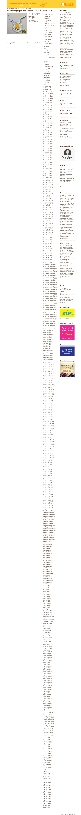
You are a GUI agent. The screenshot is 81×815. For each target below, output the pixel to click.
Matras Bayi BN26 (47, 637)
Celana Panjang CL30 (48, 382)
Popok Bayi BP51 (47, 693)
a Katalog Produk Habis (49, 57)
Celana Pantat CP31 (48, 407)
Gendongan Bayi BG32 (49, 527)
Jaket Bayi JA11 (46, 586)
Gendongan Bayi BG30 (49, 525)
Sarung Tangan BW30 (48, 723)
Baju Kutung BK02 (47, 143)
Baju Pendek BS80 (47, 255)
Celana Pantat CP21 (48, 403)
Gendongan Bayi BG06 (49, 516)
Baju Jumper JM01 (47, 102)
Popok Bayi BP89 (47, 707)
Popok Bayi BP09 (47, 659)
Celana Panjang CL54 (48, 389)
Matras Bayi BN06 (47, 634)
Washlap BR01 (46, 805)
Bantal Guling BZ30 (48, 334)
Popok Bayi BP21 (47, 673)
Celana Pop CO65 (47, 473)
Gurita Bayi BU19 (47, 552)
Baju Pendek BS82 (47, 257)
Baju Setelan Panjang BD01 (50, 264)
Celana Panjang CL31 (48, 384)
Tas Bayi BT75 (46, 778)
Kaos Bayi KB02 (47, 593)
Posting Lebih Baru (12, 43)
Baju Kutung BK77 (47, 161)
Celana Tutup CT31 (48, 496)
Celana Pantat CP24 (48, 405)
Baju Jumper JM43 (47, 122)
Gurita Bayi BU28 (47, 566)
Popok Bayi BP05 (47, 657)
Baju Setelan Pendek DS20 (50, 311)
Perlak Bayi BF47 (47, 650)
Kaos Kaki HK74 (47, 605)
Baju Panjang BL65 (48, 218)
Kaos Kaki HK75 (47, 607)
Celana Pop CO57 (47, 466)
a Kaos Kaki (46, 52)
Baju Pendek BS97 (47, 263)
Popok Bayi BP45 (47, 689)
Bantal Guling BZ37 (48, 339)
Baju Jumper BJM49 (48, 97)
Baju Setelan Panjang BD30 (50, 286)
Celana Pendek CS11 (48, 430)
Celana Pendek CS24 (48, 437)
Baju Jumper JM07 (47, 109)
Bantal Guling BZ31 (48, 336)
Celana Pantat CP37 (48, 409)
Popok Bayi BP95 (47, 709)
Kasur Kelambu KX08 (48, 618)
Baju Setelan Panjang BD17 (50, 279)
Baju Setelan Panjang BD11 (50, 271)
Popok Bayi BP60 (47, 700)
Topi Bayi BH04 (47, 784)
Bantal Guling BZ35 (48, 337)
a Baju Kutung (46, 18)
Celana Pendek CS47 (48, 450)
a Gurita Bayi (46, 45)
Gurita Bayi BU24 (47, 561)
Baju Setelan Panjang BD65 (50, 293)
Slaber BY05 (46, 769)
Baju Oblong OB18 (47, 175)
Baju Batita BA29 (47, 88)
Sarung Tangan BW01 (48, 716)
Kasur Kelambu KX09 (48, 619)
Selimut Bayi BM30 (48, 732)
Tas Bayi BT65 (46, 777)
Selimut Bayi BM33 (48, 735)
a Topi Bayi (46, 82)
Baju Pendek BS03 (47, 239)
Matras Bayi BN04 (47, 630)
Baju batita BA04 (47, 86)
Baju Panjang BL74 (48, 229)
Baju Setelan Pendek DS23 (50, 312)
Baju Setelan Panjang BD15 (50, 277)
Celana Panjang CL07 (48, 368)
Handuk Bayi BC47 (47, 578)
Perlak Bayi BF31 (47, 644)
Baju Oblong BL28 (47, 166)
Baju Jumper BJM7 (47, 100)
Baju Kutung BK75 (47, 157)
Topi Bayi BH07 (47, 787)
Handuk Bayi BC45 (47, 575)
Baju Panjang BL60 (48, 213)
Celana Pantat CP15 (48, 398)
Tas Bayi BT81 (46, 780)
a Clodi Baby (46, 41)
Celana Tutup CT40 (48, 500)
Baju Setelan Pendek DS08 (50, 302)
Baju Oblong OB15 (47, 173)
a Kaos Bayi (46, 50)
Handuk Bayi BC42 (48, 571)
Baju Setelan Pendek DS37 (49, 323)
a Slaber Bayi (13, 36)
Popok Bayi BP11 (47, 662)
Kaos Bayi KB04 (47, 596)
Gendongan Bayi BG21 (49, 523)
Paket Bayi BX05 (47, 639)
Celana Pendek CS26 (48, 441)
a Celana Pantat (47, 34)
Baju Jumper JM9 (47, 139)
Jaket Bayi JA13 (47, 587)
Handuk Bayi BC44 (48, 573)
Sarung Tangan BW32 (48, 727)
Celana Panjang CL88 (48, 391)
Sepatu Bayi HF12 (47, 751)
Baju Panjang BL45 (48, 205)
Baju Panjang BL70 (48, 223)
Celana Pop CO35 (47, 461)
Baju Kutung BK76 (47, 159)
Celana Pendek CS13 (48, 432)
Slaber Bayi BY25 (47, 768)
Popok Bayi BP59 (47, 698)
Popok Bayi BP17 (47, 668)
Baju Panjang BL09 (48, 189)
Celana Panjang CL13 (48, 375)
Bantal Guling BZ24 (48, 330)
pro (44, 710)
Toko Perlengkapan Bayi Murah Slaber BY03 (24, 11)
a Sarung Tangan (47, 72)
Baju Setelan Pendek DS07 (50, 300)
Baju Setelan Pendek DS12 (49, 309)
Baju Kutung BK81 (47, 163)
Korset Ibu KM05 (47, 625)
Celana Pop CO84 (47, 482)
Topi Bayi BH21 (47, 798)
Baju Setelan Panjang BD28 (50, 284)
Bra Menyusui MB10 (48, 357)
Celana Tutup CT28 (48, 494)
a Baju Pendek (46, 22)
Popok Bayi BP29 (47, 678)
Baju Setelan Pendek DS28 (50, 314)
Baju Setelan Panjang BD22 (50, 280)
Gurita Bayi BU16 (47, 548)
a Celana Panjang (47, 32)
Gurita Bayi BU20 (47, 553)
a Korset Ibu (46, 61)
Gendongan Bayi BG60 (49, 534)
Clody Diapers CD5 (48, 511)
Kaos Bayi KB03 (47, 594)
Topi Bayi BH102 (47, 793)
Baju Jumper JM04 (47, 105)
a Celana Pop (46, 38)
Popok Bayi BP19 (47, 669)
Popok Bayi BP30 (47, 680)
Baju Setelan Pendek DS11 (49, 307)
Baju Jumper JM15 (47, 118)
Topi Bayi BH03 (47, 782)
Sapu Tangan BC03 (48, 712)
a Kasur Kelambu (47, 55)
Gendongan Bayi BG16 (48, 520)
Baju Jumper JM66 (47, 138)
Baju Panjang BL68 (48, 221)
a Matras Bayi (46, 63)
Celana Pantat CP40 (48, 411)
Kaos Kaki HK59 (47, 600)
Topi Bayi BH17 (47, 796)
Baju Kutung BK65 (47, 152)
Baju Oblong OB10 (47, 170)
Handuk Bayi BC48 (48, 580)
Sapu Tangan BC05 (48, 714)
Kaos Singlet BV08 (47, 609)
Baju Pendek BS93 (47, 261)
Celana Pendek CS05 (48, 425)
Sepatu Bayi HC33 (47, 743)
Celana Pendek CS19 (48, 434)
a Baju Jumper (46, 16)
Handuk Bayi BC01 (47, 568)
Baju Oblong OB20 (47, 177)
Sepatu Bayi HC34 (47, 744)
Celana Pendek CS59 (48, 453)
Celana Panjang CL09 (48, 371)
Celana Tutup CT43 (48, 505)
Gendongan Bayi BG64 (49, 536)
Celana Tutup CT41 (48, 502)
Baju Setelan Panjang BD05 (50, 270)
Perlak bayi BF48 (47, 652)
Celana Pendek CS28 (48, 443)
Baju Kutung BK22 (47, 148)
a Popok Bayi (46, 70)
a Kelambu (45, 59)
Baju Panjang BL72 (48, 227)
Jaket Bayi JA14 (47, 589)
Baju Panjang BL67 (48, 220)
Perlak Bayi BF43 (47, 646)
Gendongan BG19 (47, 541)
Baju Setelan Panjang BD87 (50, 295)
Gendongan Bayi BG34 (49, 530)
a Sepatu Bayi (46, 75)
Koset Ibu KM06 (47, 628)
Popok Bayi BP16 (47, 666)
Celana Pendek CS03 (48, 423)
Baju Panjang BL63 (48, 214)
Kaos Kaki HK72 (47, 603)
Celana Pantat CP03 (48, 396)
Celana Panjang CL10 (48, 373)
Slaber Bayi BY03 (22, 36)
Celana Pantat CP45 (48, 416)
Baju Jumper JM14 (47, 116)
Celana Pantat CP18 (48, 400)
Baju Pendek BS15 (47, 246)
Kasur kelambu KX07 (48, 616)
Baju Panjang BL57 (47, 211)
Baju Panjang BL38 (48, 204)
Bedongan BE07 (47, 345)
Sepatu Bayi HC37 (47, 746)
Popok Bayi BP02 (47, 655)
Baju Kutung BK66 (47, 154)
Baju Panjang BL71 (47, 225)
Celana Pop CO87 (47, 484)
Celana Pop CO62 (47, 470)
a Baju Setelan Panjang (49, 23)
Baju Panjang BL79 (48, 232)
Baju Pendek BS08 (47, 241)
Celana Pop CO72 (47, 477)
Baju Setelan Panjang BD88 (50, 296)
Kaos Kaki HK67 (47, 602)
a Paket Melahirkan (48, 66)
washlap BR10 (46, 807)
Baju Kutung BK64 (47, 150)
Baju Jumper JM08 (47, 111)
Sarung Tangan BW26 (48, 719)
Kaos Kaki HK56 (47, 598)
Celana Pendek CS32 (48, 448)
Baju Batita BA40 (47, 91)
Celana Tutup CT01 (48, 487)
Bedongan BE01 (47, 343)
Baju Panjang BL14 (48, 196)
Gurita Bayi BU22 (47, 557)
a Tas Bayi (45, 79)
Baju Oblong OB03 (47, 168)
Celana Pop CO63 (47, 471)
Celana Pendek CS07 (48, 429)
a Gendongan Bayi (48, 43)
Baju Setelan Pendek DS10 (49, 305)
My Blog (70, 814)
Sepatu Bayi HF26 (47, 753)
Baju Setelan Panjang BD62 (50, 291)
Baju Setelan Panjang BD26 (50, 282)
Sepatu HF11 (46, 759)
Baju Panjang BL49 (48, 207)
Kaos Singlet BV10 (47, 611)
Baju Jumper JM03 (47, 104)
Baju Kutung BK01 (47, 141)
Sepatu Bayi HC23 (47, 739)
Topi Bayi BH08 (47, 789)
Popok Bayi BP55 (47, 694)
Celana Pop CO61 (47, 468)
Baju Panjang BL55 (47, 209)
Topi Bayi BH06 (47, 785)
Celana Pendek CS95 (48, 457)
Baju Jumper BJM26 (48, 93)
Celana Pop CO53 (47, 464)
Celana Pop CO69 (47, 475)
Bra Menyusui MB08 (48, 354)
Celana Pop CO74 (47, 478)
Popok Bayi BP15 (47, 664)
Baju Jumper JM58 (47, 129)
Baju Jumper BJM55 (48, 98)
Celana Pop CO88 (47, 486)
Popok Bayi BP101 (47, 660)
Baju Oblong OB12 (47, 172)
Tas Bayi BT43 (46, 773)
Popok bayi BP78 (47, 705)
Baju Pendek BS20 (47, 252)
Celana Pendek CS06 (48, 427)
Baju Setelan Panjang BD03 (50, 268)
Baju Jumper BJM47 (48, 95)
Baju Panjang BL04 (48, 184)
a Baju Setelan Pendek (49, 25)
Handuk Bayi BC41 (47, 569)
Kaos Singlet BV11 (47, 612)
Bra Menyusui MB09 (48, 355)
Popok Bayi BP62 (47, 703)
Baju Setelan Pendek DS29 (50, 316)
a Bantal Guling (47, 27)
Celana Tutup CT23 (48, 489)
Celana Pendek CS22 (48, 436)
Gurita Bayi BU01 (47, 543)
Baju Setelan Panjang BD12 (50, 273)
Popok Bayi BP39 (47, 684)
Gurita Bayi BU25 (47, 562)
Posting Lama (38, 43)
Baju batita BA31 (47, 89)
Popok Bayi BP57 (47, 696)
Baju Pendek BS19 (47, 250)
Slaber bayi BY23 (47, 764)
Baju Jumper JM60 (47, 132)
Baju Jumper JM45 (47, 123)
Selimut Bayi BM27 (48, 728)
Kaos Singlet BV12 (47, 614)
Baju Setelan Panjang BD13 (50, 275)
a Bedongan (46, 29)
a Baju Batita (46, 13)
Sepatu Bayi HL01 (47, 755)
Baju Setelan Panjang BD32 (50, 287)
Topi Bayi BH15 (47, 794)
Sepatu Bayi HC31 (47, 741)
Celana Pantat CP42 (48, 414)
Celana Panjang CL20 (48, 379)
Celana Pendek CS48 (48, 452)
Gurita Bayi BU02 (47, 544)
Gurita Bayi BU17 (47, 550)
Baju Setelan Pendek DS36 (50, 321)
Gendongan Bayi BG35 (49, 532)
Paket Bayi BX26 (47, 643)
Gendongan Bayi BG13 (49, 518)
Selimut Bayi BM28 (48, 730)
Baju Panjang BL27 (48, 200)
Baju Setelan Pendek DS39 (50, 325)
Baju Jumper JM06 (47, 107)
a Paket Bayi (46, 64)
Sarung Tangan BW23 (48, 718)
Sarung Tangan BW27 (48, 721)
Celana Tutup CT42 (48, 503)
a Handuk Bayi (46, 47)
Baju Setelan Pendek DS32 (50, 318)
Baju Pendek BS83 (47, 259)
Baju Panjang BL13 (48, 195)
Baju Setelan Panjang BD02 (50, 266)
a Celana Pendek (47, 36)
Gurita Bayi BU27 (47, 564)
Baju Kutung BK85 (47, 164)
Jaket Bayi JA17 (46, 591)
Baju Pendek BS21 (47, 254)
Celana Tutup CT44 (48, 507)
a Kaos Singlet (46, 54)
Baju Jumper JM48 (47, 125)
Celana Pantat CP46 (48, 418)
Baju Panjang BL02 (48, 182)
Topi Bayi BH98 (47, 801)
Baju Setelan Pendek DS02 (50, 298)
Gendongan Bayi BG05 (49, 514)
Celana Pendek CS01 (48, 420)
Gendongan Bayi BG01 (49, 512)
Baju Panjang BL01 (48, 180)
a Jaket (44, 48)
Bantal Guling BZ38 (48, 341)
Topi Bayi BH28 (47, 800)
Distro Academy (64, 814)
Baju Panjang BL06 (48, 188)
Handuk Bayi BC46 (48, 577)
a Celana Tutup (47, 39)
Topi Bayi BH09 (47, 791)
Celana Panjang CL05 (48, 366)
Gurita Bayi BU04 (47, 546)
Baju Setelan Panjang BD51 (50, 289)
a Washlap (45, 84)
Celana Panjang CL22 (48, 380)
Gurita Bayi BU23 (47, 559)
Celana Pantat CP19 (48, 402)
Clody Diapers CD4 (48, 509)
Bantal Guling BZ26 (48, 332)
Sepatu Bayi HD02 (47, 748)
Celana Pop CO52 (47, 462)
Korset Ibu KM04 (47, 623)
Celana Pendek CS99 (48, 459)
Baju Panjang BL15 (48, 198)
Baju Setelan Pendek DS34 (50, 320)
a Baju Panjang (47, 20)
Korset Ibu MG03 (47, 627)
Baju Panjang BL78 (48, 230)
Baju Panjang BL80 (48, 234)
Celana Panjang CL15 (48, 377)
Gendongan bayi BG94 (49, 539)
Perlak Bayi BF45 (47, 648)
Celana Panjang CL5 (48, 386)
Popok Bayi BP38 (47, 682)
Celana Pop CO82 (47, 480)
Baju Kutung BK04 (47, 146)
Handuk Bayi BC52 (47, 584)
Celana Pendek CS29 (48, 445)
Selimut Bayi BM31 (47, 734)
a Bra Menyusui (47, 30)
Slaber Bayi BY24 (47, 766)
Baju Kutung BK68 (47, 155)
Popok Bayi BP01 (47, 653)
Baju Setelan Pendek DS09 (50, 304)
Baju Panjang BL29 (48, 202)
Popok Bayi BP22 (47, 675)
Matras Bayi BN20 (47, 636)
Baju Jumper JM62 (47, 136)
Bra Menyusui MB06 (48, 352)
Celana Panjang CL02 (48, 361)
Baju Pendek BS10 (47, 243)
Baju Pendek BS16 (47, 248)
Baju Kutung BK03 (47, 145)
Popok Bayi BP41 (47, 687)
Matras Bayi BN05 (47, 632)
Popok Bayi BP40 (47, 686)
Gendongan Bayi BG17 (48, 521)
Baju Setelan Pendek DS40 (50, 327)
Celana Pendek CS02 (48, 421)
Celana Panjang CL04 (48, 364)
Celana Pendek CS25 (48, 439)
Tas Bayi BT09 (46, 771)
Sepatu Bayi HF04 (47, 750)
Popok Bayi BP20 (47, 671)
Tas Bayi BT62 (46, 775)
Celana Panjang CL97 (48, 395)
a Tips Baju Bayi (47, 80)
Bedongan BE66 (47, 346)
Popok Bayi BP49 (47, 691)
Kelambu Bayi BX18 (48, 621)
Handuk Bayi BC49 (48, 582)
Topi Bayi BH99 (47, 803)
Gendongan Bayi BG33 (49, 528)
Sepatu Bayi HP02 (47, 757)
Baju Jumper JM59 (47, 130)
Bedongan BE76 (47, 348)
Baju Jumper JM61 (47, 134)
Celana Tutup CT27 (48, 493)
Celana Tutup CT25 (48, 491)
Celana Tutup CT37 (48, 498)
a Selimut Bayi (46, 73)
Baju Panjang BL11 (47, 191)
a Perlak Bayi (46, 68)
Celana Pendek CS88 (48, 455)
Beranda (26, 43)
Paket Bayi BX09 (47, 641)
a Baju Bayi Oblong (48, 14)
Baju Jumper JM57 (47, 127)
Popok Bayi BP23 (47, 677)
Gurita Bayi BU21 (47, 555)
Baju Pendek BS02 (47, 237)
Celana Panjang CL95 (48, 393)
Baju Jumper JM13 (47, 114)
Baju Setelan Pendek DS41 (49, 329)
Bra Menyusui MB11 (48, 359)
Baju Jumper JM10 (47, 113)
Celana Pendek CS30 (48, 446)
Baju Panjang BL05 (48, 186)
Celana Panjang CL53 (48, 387)
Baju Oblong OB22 (47, 179)
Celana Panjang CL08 (48, 370)
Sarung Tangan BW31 (48, 725)
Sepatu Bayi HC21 (47, 737)
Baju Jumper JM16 (47, 120)
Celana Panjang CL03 (48, 362)
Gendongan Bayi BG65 (49, 537)
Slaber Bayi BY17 (47, 762)
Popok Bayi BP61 (47, 702)
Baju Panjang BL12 (48, 193)
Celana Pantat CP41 (48, 412)
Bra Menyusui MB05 (48, 350)
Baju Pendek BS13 (47, 245)
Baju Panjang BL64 (48, 216)
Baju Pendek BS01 (47, 236)
